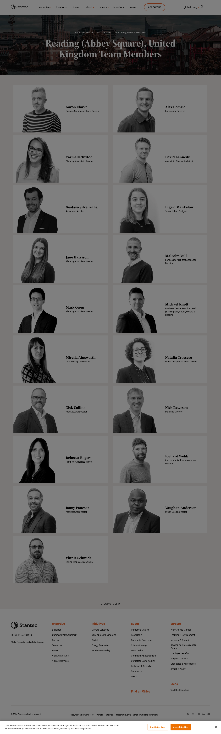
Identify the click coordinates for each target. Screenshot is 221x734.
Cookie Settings (157, 727)
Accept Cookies (180, 727)
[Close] (215, 727)
